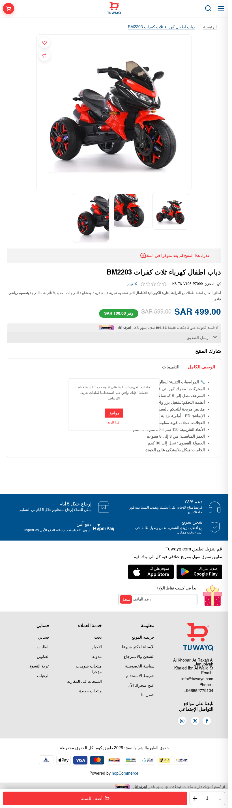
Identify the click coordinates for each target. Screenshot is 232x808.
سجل (125, 599)
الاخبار (97, 647)
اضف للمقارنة (44, 55)
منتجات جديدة (90, 691)
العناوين (43, 657)
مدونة (97, 657)
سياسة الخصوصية (139, 666)
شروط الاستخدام (140, 676)
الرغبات (43, 676)
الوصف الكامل (201, 366)
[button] (189, 218)
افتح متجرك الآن (141, 686)
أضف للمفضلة (44, 42)
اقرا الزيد (114, 422)
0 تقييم (132, 284)
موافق (114, 413)
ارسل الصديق (198, 337)
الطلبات (43, 647)
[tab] (201, 367)
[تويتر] (195, 721)
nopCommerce (125, 773)
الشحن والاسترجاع (139, 657)
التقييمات (170, 366)
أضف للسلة (91, 798)
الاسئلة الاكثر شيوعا (138, 647)
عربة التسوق (39, 666)
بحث (98, 638)
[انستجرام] (182, 721)
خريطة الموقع (143, 638)
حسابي (44, 638)
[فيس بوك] (207, 721)
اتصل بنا (147, 695)
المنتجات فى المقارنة (84, 682)
